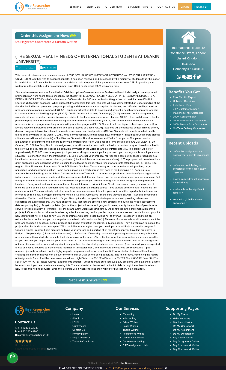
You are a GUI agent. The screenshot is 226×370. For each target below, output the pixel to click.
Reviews (52, 348)
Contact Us (166, 6)
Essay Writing (130, 325)
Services (93, 6)
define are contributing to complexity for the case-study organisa (189, 169)
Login (184, 6)
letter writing (129, 318)
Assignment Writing (133, 333)
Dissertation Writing (133, 337)
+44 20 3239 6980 (28, 331)
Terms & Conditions (83, 341)
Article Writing (130, 322)
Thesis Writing (131, 329)
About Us (77, 318)
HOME (76, 6)
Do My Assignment (183, 329)
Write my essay (181, 318)
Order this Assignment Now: (48, 35)
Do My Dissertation (183, 333)
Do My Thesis (180, 314)
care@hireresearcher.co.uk (33, 334)
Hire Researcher (129, 363)
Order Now (114, 6)
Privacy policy (80, 333)
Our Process (79, 325)
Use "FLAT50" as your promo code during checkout (133, 368)
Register (201, 6)
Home (75, 314)
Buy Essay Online (183, 322)
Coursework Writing (134, 341)
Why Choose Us (81, 337)
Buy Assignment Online (186, 341)
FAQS (75, 322)
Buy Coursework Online (186, 345)
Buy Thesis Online (183, 337)
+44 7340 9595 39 (27, 327)
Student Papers (140, 6)
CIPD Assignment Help (135, 345)
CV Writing (129, 314)
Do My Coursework (183, 325)
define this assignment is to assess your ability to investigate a (191, 155)
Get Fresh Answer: (88, 280)
